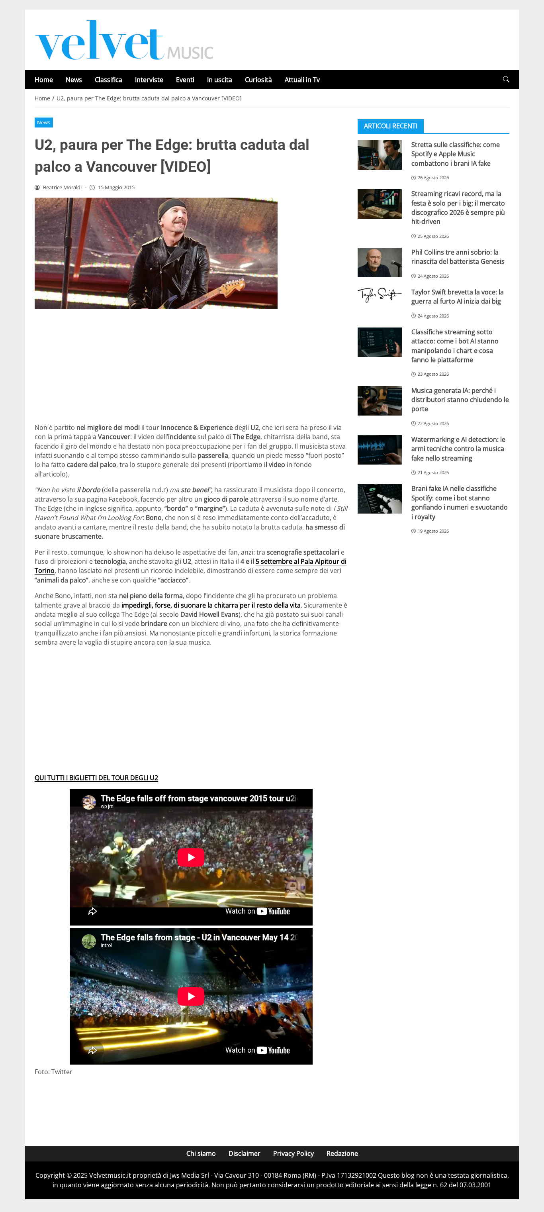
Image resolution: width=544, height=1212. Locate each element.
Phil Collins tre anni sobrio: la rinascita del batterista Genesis (458, 257)
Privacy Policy (293, 1153)
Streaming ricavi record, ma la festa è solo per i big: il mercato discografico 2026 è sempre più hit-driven (458, 207)
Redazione (342, 1153)
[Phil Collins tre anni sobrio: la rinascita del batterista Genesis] (380, 262)
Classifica (108, 79)
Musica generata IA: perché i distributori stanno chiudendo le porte (460, 400)
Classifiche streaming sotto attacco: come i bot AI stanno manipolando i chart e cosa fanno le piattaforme (455, 346)
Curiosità (258, 79)
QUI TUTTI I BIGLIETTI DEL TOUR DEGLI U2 (96, 777)
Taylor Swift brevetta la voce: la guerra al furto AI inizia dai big (457, 297)
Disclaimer (244, 1153)
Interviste (149, 79)
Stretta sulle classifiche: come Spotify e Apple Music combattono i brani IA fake (455, 154)
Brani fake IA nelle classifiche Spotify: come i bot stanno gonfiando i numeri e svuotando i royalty (459, 502)
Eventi (185, 79)
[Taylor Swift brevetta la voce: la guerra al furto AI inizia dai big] (380, 295)
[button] (506, 79)
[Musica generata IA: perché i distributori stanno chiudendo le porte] (380, 401)
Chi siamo (201, 1153)
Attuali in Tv (302, 79)
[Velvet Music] (124, 39)
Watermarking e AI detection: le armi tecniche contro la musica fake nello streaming (458, 449)
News (74, 79)
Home (44, 79)
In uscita (219, 79)
